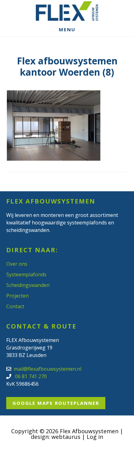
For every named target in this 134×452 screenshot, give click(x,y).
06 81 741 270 (30, 376)
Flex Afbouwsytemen (67, 11)
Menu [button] (67, 29)
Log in (95, 436)
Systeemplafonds (26, 274)
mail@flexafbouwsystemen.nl (47, 368)
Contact (15, 306)
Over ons (16, 263)
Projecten (17, 295)
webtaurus (65, 436)
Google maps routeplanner (55, 403)
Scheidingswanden (28, 285)
